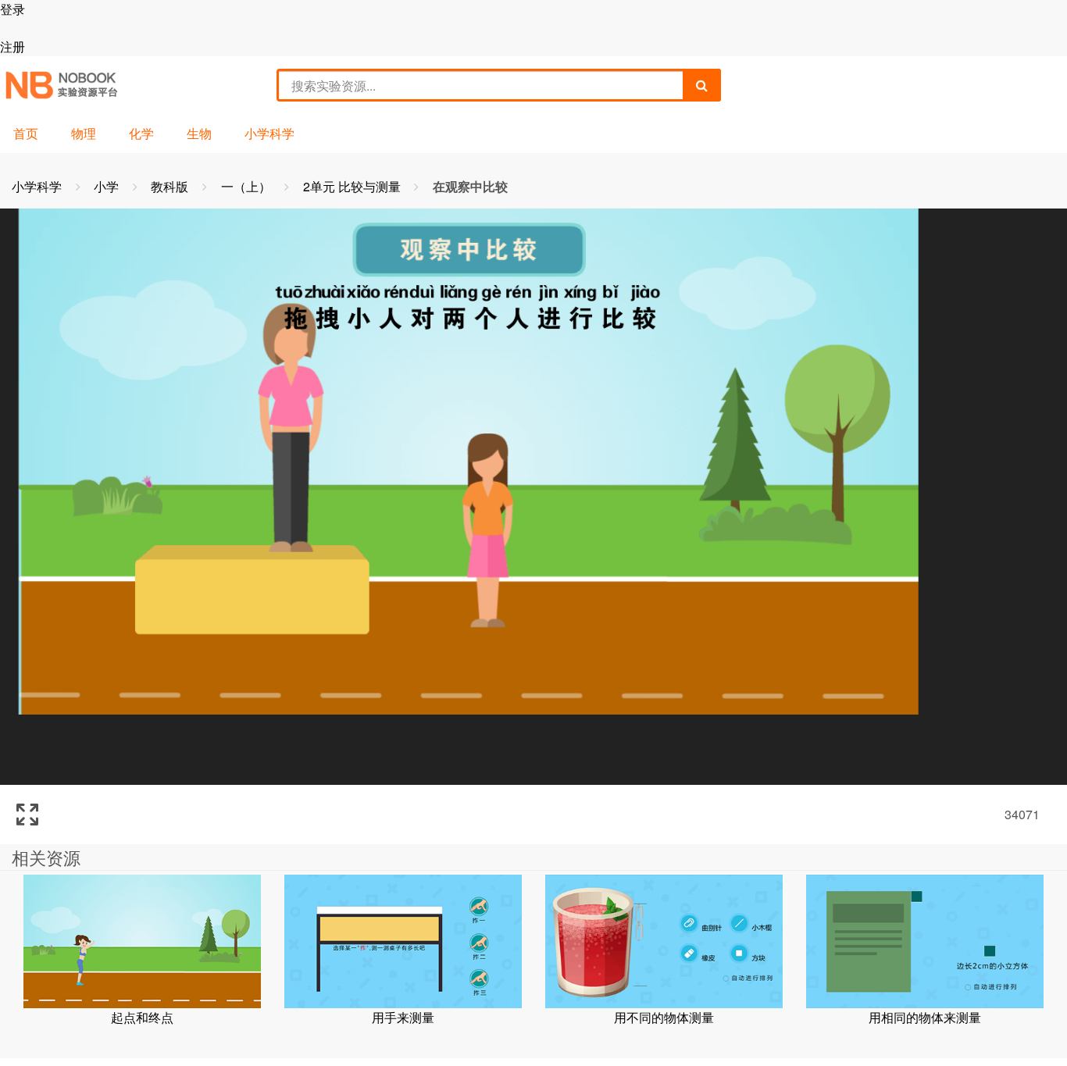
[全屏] (27, 814)
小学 (108, 186)
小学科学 (269, 133)
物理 (83, 133)
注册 (12, 46)
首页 (25, 133)
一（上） (247, 186)
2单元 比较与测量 (353, 186)
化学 (141, 133)
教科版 (171, 186)
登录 (12, 9)
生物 (199, 133)
